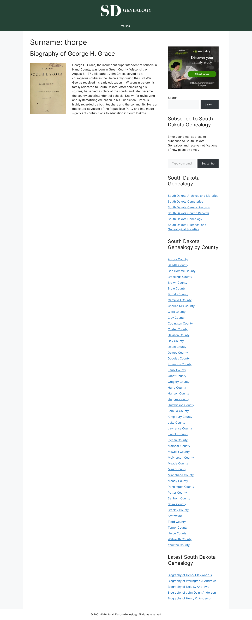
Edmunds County (179, 364)
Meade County (178, 463)
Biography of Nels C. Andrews (188, 586)
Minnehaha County (181, 475)
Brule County (176, 288)
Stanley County (178, 510)
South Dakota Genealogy (185, 219)
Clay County (176, 317)
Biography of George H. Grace (72, 53)
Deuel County (177, 347)
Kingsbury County (180, 416)
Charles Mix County (181, 306)
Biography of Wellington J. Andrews (192, 581)
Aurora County (178, 259)
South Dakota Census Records (189, 207)
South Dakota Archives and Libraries (193, 195)
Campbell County (179, 300)
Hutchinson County (181, 405)
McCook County (179, 451)
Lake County (176, 422)
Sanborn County (179, 498)
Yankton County (179, 545)
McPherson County (181, 457)
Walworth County (179, 539)
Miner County (177, 469)
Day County (176, 341)
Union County (177, 533)
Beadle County (178, 265)
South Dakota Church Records (188, 213)
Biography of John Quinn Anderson (192, 592)
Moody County (178, 481)
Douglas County (179, 358)
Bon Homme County (181, 271)
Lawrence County (180, 428)
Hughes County (178, 399)
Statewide (175, 516)
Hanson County (178, 393)
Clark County (176, 312)
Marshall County (179, 446)
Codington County (180, 323)
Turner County (177, 527)
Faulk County (177, 370)
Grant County (177, 376)
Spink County (177, 504)
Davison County (178, 335)
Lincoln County (178, 434)
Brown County (177, 282)
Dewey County (178, 352)
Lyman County (178, 440)
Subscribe (208, 163)
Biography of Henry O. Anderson (190, 598)
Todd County (177, 521)
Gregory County (178, 381)
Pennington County (181, 486)
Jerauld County (178, 411)
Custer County (178, 329)
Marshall (126, 25)
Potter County (177, 492)
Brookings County (180, 277)
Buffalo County (178, 294)
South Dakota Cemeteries (185, 201)
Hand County (177, 387)
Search (172, 97)
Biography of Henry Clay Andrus (190, 575)
